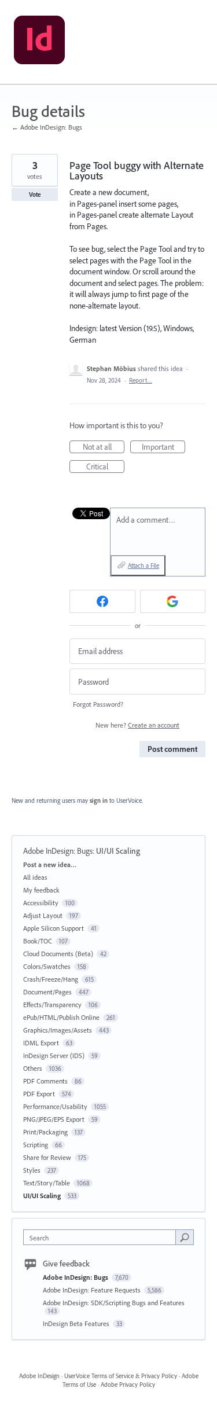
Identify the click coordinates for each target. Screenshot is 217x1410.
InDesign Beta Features (77, 1323)
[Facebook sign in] (102, 601)
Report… (140, 380)
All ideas (35, 877)
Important (163, 447)
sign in (99, 800)
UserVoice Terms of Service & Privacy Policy (120, 1376)
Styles (32, 1170)
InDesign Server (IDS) (53, 1055)
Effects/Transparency (52, 1004)
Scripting (35, 1144)
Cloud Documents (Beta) (58, 953)
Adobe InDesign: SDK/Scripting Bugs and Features (114, 1302)
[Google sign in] (173, 601)
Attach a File (143, 565)
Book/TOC (37, 941)
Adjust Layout (42, 915)
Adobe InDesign (39, 1376)
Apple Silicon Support (53, 928)
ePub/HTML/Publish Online (61, 1017)
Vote (35, 194)
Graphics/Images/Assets (57, 1030)
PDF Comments (45, 1081)
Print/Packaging (45, 1132)
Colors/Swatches (47, 966)
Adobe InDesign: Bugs (58, 851)
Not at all (103, 447)
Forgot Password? (98, 704)
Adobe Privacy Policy (128, 1384)
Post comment (172, 749)
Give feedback (66, 1263)
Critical (105, 467)
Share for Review (47, 1157)
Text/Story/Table (46, 1182)
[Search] (184, 1236)
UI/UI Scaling (118, 851)
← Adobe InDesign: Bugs (47, 127)
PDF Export (39, 1093)
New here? (137, 725)
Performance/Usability (55, 1106)
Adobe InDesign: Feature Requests (92, 1290)
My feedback (41, 890)
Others (32, 1068)
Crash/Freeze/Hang (50, 979)
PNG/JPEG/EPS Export (53, 1119)
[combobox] (102, 1237)
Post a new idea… (49, 864)
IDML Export (41, 1042)
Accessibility (40, 902)
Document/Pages (47, 991)
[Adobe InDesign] (39, 42)
